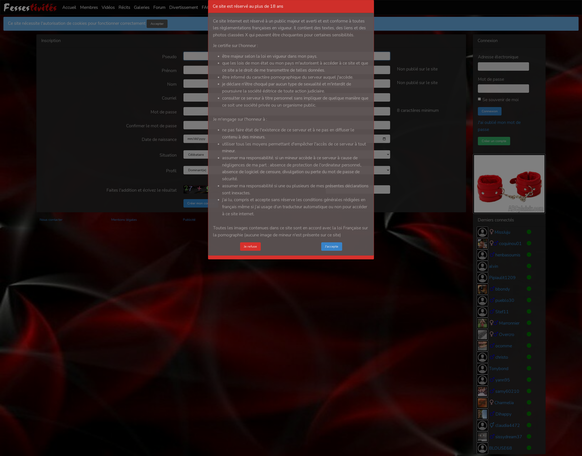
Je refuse (250, 246)
